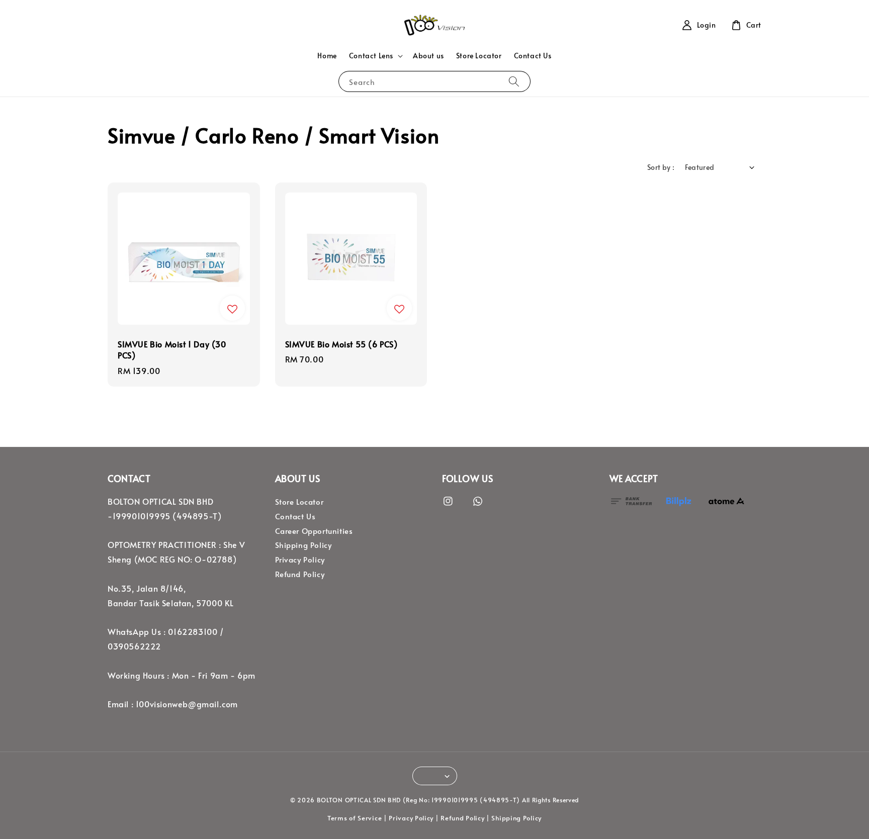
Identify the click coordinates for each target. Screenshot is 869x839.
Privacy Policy (300, 559)
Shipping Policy (303, 545)
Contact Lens (371, 55)
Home (326, 55)
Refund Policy (300, 574)
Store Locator (479, 55)
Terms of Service (354, 817)
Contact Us (533, 55)
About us (428, 55)
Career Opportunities (314, 531)
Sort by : (661, 167)
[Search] (514, 81)
